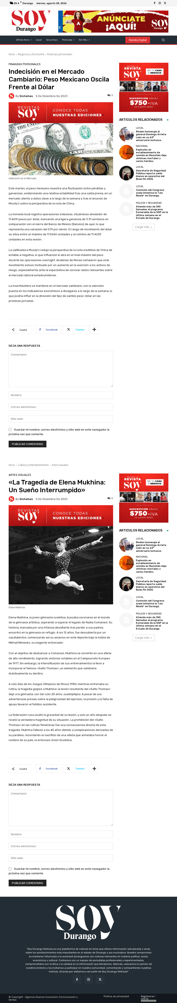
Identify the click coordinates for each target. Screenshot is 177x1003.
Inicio (12, 54)
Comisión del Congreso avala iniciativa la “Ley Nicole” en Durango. (150, 193)
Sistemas (26, 96)
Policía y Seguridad (149, 203)
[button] (163, 40)
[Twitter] (165, 3)
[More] (94, 329)
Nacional (142, 146)
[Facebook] (154, 3)
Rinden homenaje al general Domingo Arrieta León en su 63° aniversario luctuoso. (151, 136)
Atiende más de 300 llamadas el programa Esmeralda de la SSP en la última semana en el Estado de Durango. (152, 212)
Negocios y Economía (31, 54)
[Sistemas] (12, 96)
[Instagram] (159, 3)
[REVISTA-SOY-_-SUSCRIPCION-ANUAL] (143, 87)
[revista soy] (61, 112)
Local (140, 128)
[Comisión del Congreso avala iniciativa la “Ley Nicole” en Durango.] (126, 191)
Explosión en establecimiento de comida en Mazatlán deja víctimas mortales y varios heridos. (151, 155)
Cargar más (142, 227)
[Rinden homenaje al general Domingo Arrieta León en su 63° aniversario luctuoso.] (126, 134)
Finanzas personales (59, 54)
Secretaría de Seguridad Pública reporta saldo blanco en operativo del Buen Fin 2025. (151, 175)
